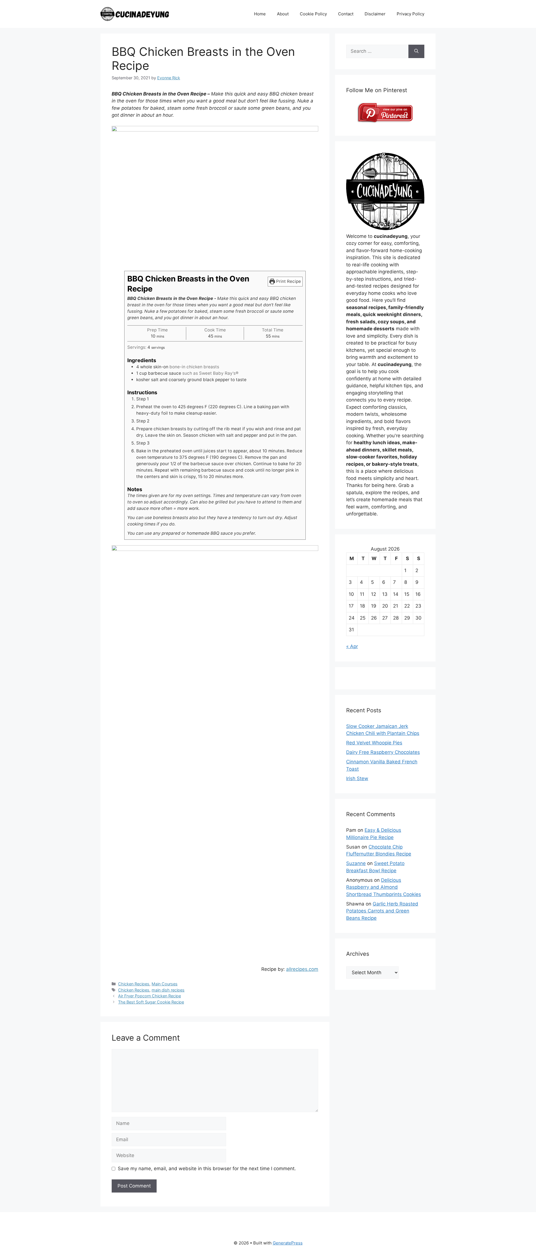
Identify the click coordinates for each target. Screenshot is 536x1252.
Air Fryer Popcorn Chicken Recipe (149, 995)
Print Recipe (288, 281)
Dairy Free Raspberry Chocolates (383, 752)
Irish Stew (357, 778)
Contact (345, 13)
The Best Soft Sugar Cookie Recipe (151, 1002)
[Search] (416, 51)
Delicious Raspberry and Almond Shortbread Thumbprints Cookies (383, 887)
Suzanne (356, 863)
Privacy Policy (410, 13)
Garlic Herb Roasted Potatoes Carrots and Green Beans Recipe (382, 911)
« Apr (352, 646)
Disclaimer (375, 13)
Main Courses (165, 983)
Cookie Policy (313, 13)
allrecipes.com (302, 969)
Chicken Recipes (133, 983)
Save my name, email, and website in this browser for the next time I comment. (207, 1168)
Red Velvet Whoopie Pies (374, 743)
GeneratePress (288, 1243)
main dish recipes (168, 990)
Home (260, 13)
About (283, 13)
